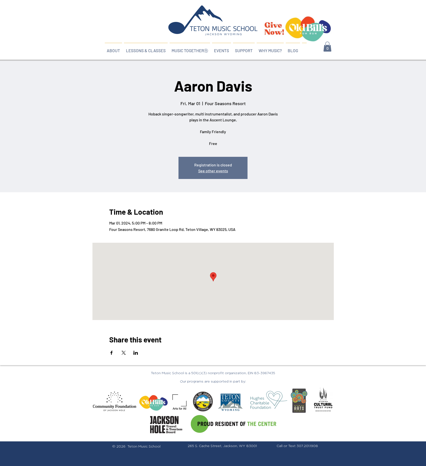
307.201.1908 (307, 446)
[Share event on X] (123, 353)
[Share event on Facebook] (111, 353)
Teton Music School (143, 446)
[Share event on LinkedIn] (135, 353)
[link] (327, 47)
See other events (213, 170)
